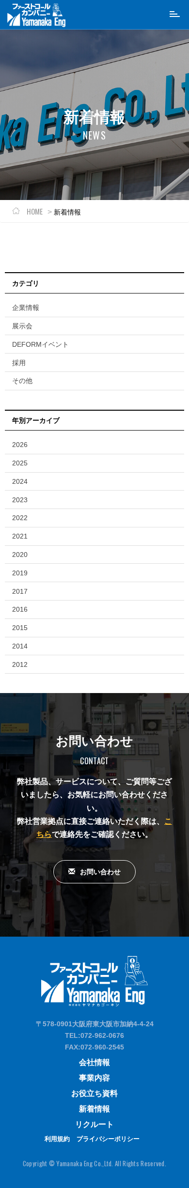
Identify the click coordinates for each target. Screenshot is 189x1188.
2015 (20, 628)
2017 (20, 591)
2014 (20, 646)
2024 (20, 481)
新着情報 (94, 1109)
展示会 (22, 326)
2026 (20, 444)
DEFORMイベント (40, 344)
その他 (22, 381)
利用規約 (57, 1138)
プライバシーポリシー (108, 1138)
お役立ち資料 (94, 1093)
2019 (20, 573)
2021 (20, 536)
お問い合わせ (100, 872)
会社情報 (94, 1062)
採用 (19, 363)
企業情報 (25, 307)
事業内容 (94, 1078)
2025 (20, 463)
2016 (20, 609)
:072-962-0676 (101, 1035)
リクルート (94, 1124)
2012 (20, 664)
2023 (20, 500)
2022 (20, 518)
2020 (20, 554)
